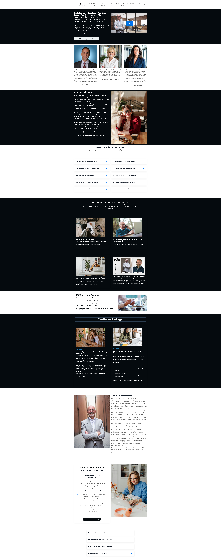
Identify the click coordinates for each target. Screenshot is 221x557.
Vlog (128, 3)
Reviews (117, 3)
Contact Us (138, 4)
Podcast (132, 3)
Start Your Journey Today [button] (92, 519)
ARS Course (111, 4)
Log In (144, 4)
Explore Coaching (103, 4)
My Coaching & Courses (92, 4)
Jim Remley (123, 4)
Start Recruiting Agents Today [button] (86, 39)
